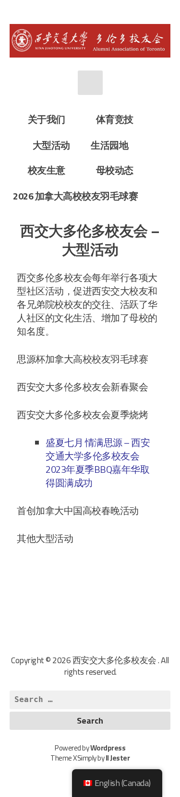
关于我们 (46, 119)
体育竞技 (114, 119)
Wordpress (108, 747)
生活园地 (109, 145)
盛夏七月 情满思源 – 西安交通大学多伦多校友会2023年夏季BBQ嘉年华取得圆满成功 (98, 462)
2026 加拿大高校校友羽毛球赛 (75, 195)
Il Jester (118, 757)
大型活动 (51, 145)
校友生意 (46, 170)
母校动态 (114, 170)
